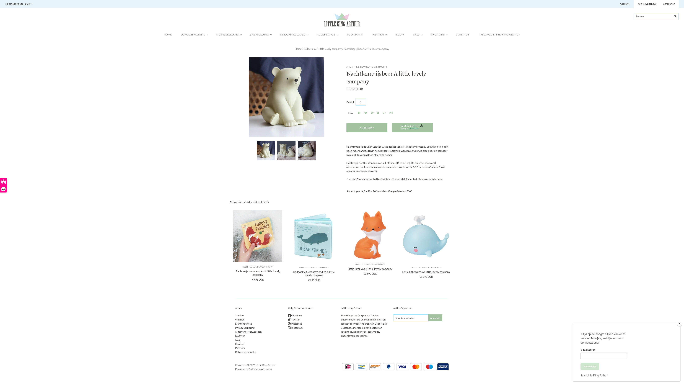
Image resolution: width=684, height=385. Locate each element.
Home (168, 34)
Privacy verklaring (245, 327)
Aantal (350, 101)
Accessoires (326, 34)
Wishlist (239, 319)
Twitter (295, 319)
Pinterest (296, 323)
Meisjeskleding (227, 34)
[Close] (679, 323)
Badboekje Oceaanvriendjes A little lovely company (314, 273)
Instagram (297, 327)
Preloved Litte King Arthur (499, 34)
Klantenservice (243, 323)
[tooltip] (422, 126)
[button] (412, 127)
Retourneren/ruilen (245, 351)
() (647, 3)
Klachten (240, 335)
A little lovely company (329, 48)
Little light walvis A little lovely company (426, 271)
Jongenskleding (193, 34)
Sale (416, 34)
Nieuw (399, 34)
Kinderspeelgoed (293, 34)
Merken (378, 34)
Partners (240, 347)
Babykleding (259, 34)
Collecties (309, 48)
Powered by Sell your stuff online (253, 369)
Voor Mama (355, 34)
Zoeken (239, 315)
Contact (462, 34)
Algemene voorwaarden (248, 331)
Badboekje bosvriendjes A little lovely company (258, 273)
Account (624, 3)
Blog (237, 339)
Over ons (438, 34)
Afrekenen (669, 3)
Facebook (296, 315)
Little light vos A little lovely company (370, 268)
